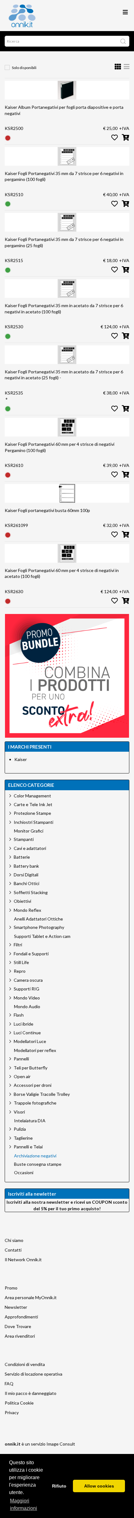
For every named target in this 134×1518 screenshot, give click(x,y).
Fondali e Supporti (31, 953)
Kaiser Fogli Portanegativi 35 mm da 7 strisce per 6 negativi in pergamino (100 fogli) (64, 176)
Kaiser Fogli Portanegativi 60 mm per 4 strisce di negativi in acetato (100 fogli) (62, 573)
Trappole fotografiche (35, 1102)
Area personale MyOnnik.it (31, 1297)
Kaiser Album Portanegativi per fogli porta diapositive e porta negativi (64, 110)
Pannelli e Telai (28, 1146)
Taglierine (23, 1138)
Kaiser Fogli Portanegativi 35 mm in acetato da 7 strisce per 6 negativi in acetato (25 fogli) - (64, 375)
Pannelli (21, 1058)
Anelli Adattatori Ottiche (38, 918)
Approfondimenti (21, 1316)
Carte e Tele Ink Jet (33, 804)
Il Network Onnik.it (23, 1259)
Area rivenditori (20, 1336)
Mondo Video (27, 997)
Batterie (22, 857)
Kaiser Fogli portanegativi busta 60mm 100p (47, 510)
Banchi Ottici (26, 883)
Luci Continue (27, 1032)
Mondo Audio (27, 1006)
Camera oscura (28, 980)
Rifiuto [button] (59, 1485)
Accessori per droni (32, 1085)
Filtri (18, 944)
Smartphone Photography (39, 927)
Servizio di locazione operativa (33, 1374)
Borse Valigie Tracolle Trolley (42, 1094)
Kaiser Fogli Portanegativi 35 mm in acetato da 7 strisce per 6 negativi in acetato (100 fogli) (64, 308)
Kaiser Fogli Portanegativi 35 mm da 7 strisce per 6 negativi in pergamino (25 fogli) (64, 242)
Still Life (21, 962)
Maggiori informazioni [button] (23, 1504)
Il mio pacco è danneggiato (30, 1393)
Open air (22, 1076)
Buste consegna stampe (37, 1164)
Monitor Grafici (28, 830)
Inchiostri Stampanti (33, 822)
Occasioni (23, 1172)
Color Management (32, 795)
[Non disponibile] (8, 137)
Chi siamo (14, 1240)
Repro (20, 971)
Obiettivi (22, 901)
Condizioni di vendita (25, 1364)
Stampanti (24, 839)
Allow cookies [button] (99, 1485)
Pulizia (20, 1129)
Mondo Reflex (27, 910)
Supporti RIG (26, 988)
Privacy (12, 1412)
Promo (11, 1287)
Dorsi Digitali (26, 874)
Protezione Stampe (32, 813)
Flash (19, 1014)
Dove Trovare (18, 1326)
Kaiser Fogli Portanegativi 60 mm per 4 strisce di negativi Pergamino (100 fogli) (59, 447)
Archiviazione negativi (35, 1155)
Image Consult (60, 1443)
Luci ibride (23, 1024)
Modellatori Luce (30, 1041)
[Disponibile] (8, 203)
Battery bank (26, 866)
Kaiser (20, 759)
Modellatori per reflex (35, 1050)
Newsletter (16, 1307)
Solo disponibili (24, 67)
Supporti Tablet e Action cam (42, 936)
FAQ (9, 1383)
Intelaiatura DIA (29, 1120)
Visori (19, 1111)
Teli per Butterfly (30, 1067)
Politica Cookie (19, 1402)
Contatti (13, 1250)
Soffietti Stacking (31, 892)
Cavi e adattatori (30, 848)
